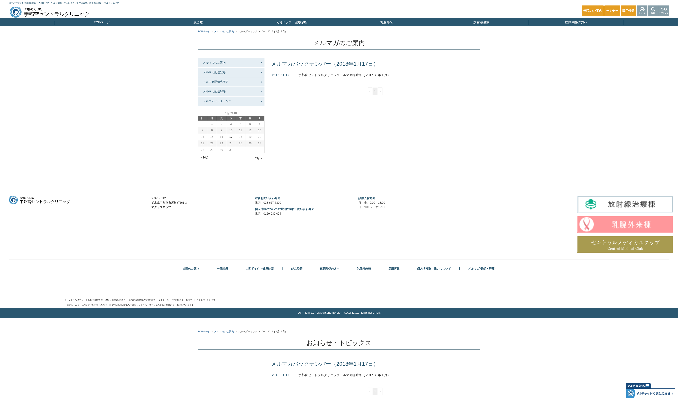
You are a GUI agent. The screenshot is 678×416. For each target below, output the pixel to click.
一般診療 (196, 22)
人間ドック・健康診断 (291, 22)
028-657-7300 (272, 202)
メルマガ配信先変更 (215, 81)
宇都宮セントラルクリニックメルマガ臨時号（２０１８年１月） (344, 75)
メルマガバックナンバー (218, 101)
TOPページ (102, 22)
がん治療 (296, 268)
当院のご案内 (191, 268)
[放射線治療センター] (625, 204)
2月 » (258, 158)
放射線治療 (481, 22)
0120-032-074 (272, 213)
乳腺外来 (386, 22)
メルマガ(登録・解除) (481, 268)
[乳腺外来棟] (625, 224)
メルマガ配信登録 (214, 72)
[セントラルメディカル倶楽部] (625, 244)
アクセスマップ (161, 207)
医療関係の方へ (576, 22)
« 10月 (204, 157)
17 (231, 136)
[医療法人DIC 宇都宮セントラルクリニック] (39, 200)
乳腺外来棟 (364, 268)
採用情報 (394, 268)
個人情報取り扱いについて (434, 268)
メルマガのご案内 (214, 62)
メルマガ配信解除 (214, 91)
